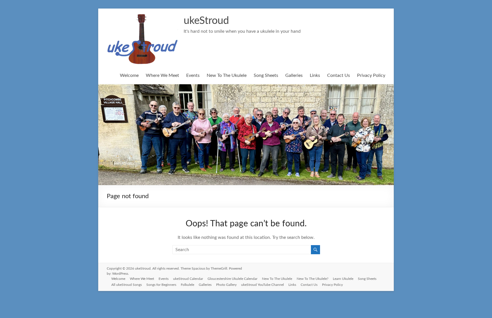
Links (315, 75)
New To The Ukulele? (312, 278)
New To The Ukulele (227, 75)
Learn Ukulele (343, 278)
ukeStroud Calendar (188, 278)
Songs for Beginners (161, 284)
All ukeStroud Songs (126, 284)
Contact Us (338, 75)
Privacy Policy (371, 75)
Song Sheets (266, 75)
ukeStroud (206, 21)
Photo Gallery (226, 284)
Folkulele (187, 284)
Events (193, 75)
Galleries (294, 75)
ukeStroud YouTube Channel (262, 284)
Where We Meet (162, 75)
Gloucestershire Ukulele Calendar (232, 278)
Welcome (129, 75)
